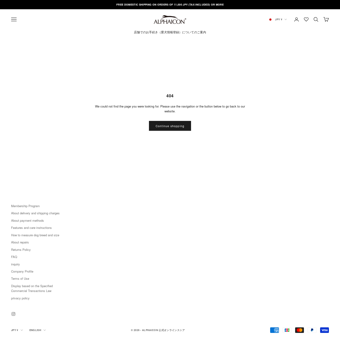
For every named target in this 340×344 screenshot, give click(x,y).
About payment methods (27, 220)
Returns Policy (21, 249)
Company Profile (22, 271)
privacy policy (20, 298)
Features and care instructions (31, 227)
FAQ (14, 257)
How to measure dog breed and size (35, 235)
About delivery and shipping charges (35, 213)
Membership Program (25, 206)
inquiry (15, 264)
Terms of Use (20, 278)
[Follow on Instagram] (13, 314)
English (35, 330)
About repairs (20, 242)
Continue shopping (170, 126)
